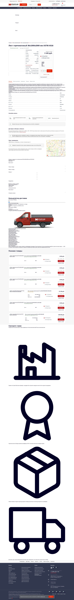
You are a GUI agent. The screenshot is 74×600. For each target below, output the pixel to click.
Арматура (10, 567)
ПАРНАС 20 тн (21, 205)
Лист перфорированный (13, 577)
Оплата (33, 7)
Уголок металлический (32, 327)
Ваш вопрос (11, 189)
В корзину (49, 70)
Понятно (51, 596)
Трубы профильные (24, 327)
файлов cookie (43, 596)
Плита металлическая (25, 577)
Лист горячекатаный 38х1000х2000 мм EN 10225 (32, 302)
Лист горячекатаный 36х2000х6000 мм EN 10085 (32, 279)
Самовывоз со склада (23, 204)
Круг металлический (25, 568)
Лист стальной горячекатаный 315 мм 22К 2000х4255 (34, 314)
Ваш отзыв (11, 162)
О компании (19, 7)
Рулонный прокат (17, 327)
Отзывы (27, 81)
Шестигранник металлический (27, 571)
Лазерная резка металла (39, 567)
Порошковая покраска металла (40, 571)
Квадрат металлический (25, 570)
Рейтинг (10, 172)
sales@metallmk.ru (54, 579)
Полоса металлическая (40, 327)
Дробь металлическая (25, 581)
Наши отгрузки (39, 7)
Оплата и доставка (16, 81)
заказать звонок (53, 572)
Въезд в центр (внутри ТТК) (14, 204)
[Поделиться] (28, 48)
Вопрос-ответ (32, 81)
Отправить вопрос (12, 193)
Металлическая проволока (26, 567)
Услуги (44, 7)
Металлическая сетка (12, 581)
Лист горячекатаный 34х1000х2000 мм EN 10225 (32, 255)
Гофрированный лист (25, 574)
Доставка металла (27, 7)
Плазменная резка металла (39, 568)
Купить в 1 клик (46, 74)
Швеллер (10, 570)
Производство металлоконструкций (38, 575)
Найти (39, 4)
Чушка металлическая (25, 580)
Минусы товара (11, 169)
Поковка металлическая (25, 578)
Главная (10, 42)
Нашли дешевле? (43, 77)
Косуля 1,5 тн (11, 205)
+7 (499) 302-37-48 (55, 3)
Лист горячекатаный (24, 42)
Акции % (50, 7)
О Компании (22, 561)
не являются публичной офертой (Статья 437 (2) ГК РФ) (17, 594)
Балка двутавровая (12, 568)
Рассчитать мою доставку (13, 209)
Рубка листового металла (39, 570)
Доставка (28, 561)
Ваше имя (11, 186)
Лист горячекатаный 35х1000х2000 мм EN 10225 (32, 267)
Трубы (10, 571)
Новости (36, 561)
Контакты (55, 7)
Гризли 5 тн (16, 205)
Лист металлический (16, 42)
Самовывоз (23, 81)
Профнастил (11, 327)
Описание (10, 81)
